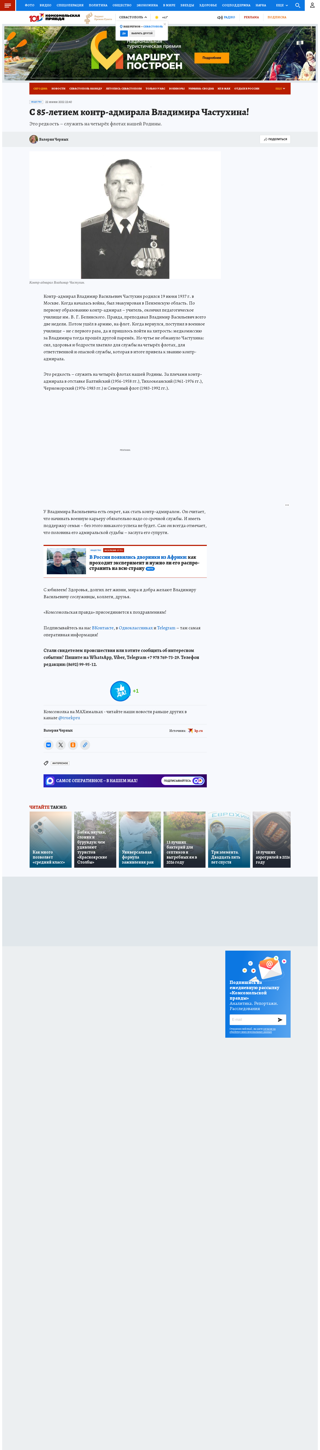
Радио (229, 17)
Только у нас (155, 88)
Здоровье (208, 5)
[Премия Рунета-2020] (96, 17)
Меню (7, 5)
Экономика (147, 5)
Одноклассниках (136, 628)
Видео (45, 5)
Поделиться (277, 139)
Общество (122, 5)
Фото (29, 5)
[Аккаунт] (312, 5)
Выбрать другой (142, 33)
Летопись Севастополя (124, 88)
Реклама (251, 17)
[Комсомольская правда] (54, 17)
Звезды (187, 5)
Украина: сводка (201, 88)
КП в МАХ (224, 88)
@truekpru (69, 717)
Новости (58, 88)
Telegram (166, 628)
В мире (169, 5)
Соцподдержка (236, 5)
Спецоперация (70, 5)
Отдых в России (246, 88)
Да (124, 33)
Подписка (277, 17)
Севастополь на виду (85, 88)
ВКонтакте (103, 628)
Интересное (60, 763)
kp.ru (199, 730)
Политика (98, 5)
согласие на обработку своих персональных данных (253, 1030)
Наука (261, 5)
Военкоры (177, 88)
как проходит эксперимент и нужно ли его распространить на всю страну (144, 562)
